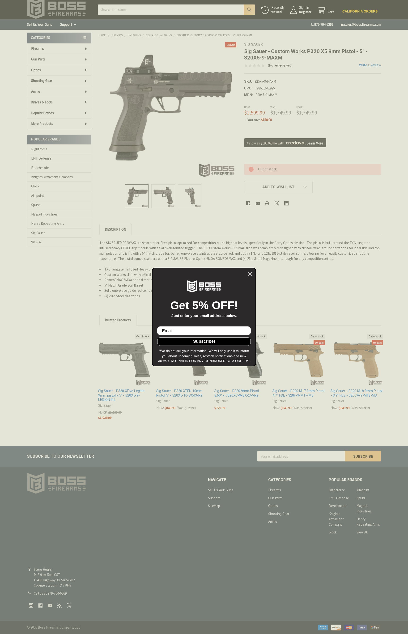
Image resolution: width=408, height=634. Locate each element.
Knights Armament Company (52, 177)
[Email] (258, 203)
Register (305, 12)
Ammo (35, 91)
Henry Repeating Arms (47, 223)
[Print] (267, 203)
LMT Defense (41, 158)
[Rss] (60, 605)
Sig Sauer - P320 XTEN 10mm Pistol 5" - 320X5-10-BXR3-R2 (179, 393)
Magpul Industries (44, 214)
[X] (277, 203)
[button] (278, 187)
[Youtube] (50, 605)
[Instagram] (31, 605)
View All (36, 242)
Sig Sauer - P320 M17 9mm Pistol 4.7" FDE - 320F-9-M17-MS (298, 393)
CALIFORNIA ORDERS (360, 11)
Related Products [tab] (118, 320)
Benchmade (40, 167)
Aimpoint (37, 195)
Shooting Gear (41, 80)
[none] (167, 110)
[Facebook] (248, 203)
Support (66, 24)
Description (115, 229)
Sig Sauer (38, 233)
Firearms (37, 48)
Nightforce (39, 149)
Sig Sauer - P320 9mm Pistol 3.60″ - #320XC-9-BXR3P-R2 (236, 393)
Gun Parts (38, 59)
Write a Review (370, 65)
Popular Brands (42, 113)
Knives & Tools (42, 102)
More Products (42, 123)
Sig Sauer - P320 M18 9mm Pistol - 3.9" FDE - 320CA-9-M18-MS (356, 393)
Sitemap (214, 505)
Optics (36, 70)
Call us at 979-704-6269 (50, 593)
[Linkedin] (286, 203)
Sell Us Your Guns (39, 24)
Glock (35, 186)
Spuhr (35, 205)
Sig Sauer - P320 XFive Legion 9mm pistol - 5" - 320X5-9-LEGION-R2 (121, 395)
